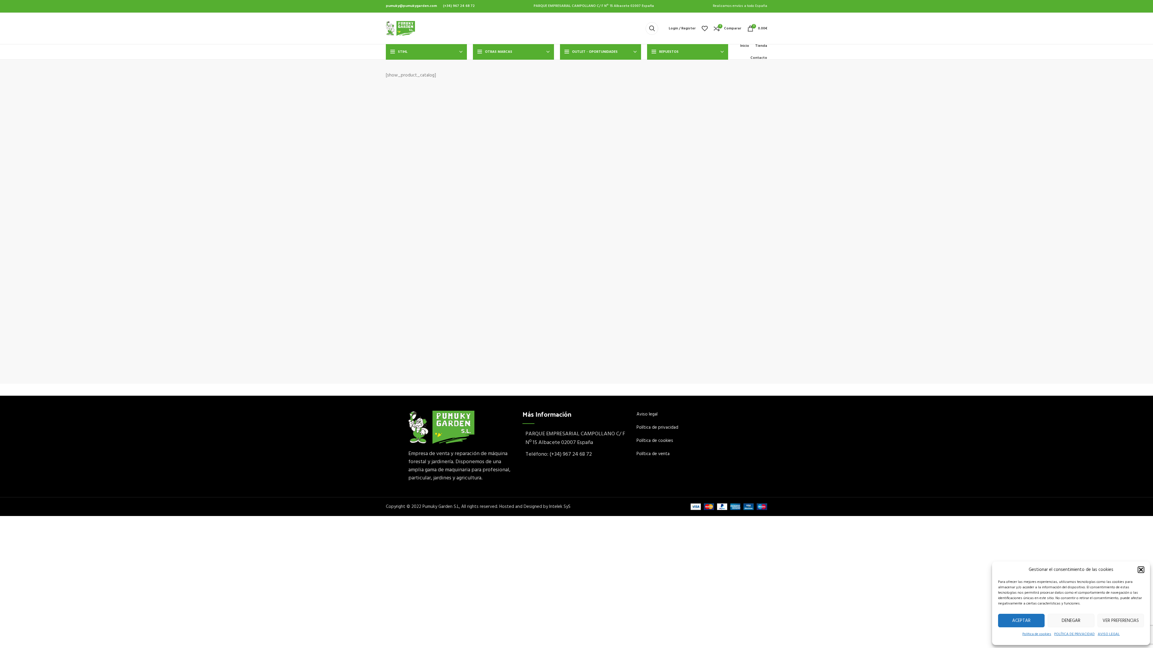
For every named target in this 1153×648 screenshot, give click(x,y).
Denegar (1071, 620)
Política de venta (654, 454)
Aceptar (1021, 620)
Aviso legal (647, 414)
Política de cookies (1036, 634)
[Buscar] (652, 28)
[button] (1141, 570)
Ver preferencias (1121, 620)
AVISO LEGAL (1109, 634)
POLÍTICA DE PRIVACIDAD (1074, 634)
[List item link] (576, 454)
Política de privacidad (657, 427)
